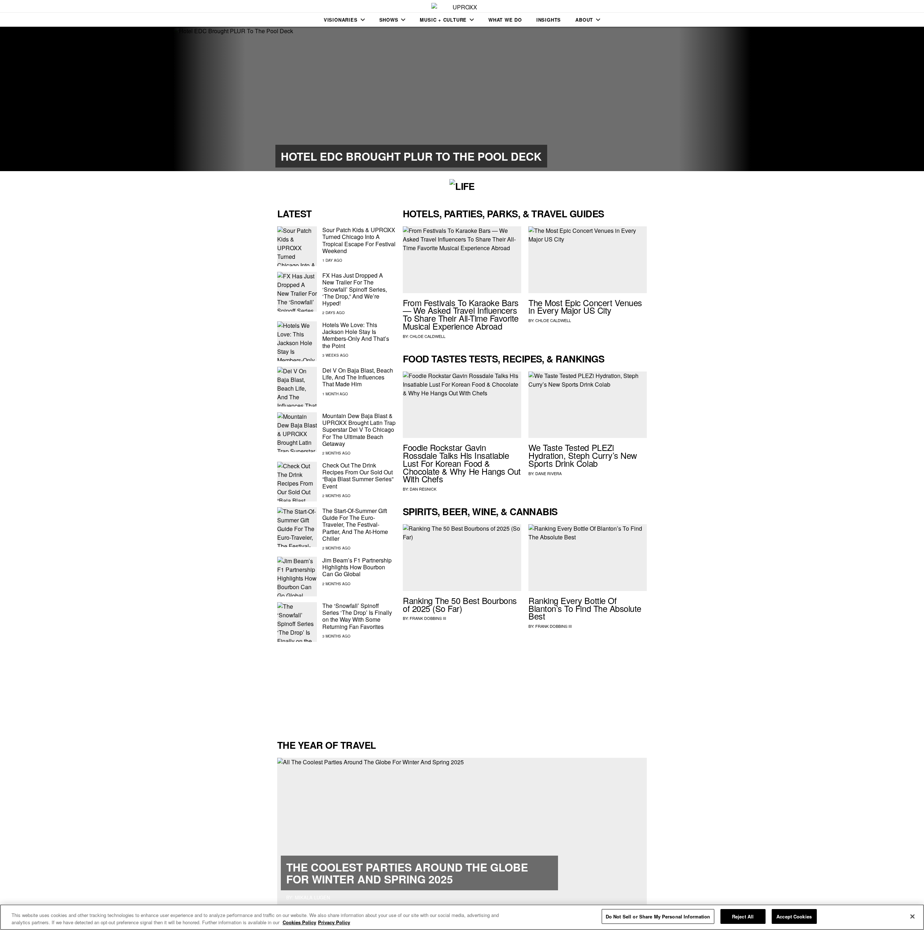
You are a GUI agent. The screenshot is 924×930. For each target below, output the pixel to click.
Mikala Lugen (312, 897)
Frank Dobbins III (428, 618)
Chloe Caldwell (427, 336)
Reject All (743, 916)
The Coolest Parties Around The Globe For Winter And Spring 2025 (407, 873)
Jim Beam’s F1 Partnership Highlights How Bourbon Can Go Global (357, 567)
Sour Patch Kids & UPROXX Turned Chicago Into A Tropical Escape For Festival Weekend (359, 240)
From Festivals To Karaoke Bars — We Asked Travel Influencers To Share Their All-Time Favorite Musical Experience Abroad (461, 314)
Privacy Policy (334, 922)
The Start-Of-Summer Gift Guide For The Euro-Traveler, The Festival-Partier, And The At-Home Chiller (355, 525)
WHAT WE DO (505, 19)
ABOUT (584, 19)
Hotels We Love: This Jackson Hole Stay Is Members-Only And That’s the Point (355, 335)
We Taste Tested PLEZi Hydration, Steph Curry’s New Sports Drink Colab (582, 455)
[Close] (912, 916)
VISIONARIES (341, 19)
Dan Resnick (423, 489)
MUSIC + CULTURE (443, 19)
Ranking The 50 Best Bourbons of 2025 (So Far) (460, 604)
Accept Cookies (794, 916)
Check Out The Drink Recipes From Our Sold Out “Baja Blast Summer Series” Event (357, 475)
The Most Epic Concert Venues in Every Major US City (585, 306)
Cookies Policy (299, 922)
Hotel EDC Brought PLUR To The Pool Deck (411, 156)
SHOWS (388, 19)
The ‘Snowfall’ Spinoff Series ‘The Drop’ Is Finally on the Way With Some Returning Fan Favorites (357, 616)
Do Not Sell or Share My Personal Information (658, 916)
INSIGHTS (548, 19)
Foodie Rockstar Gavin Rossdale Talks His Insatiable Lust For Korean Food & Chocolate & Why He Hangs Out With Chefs (462, 463)
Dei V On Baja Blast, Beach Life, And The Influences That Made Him (357, 377)
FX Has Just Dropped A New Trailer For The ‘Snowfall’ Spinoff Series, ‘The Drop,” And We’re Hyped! (354, 289)
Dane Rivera (548, 473)
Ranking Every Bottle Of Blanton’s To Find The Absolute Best (584, 608)
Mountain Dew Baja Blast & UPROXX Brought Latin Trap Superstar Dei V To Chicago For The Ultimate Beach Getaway (359, 430)
